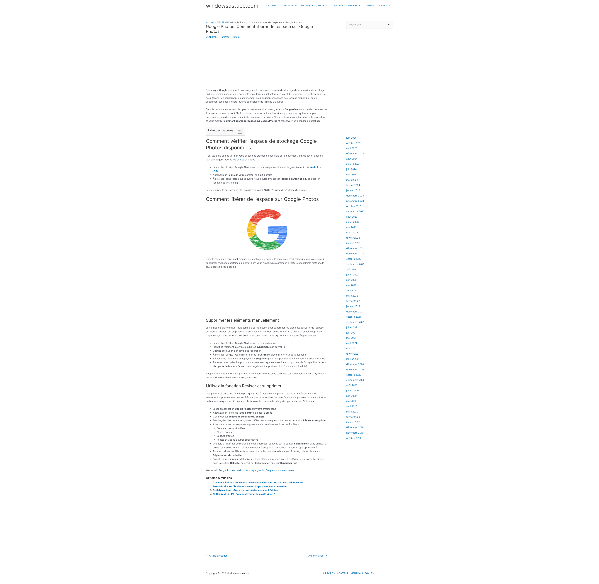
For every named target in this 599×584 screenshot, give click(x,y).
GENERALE (354, 5)
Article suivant (317, 555)
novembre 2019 (354, 432)
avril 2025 (351, 148)
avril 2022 (351, 290)
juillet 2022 (352, 274)
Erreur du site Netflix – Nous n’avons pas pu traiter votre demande (250, 486)
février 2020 (353, 416)
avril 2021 (351, 343)
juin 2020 (351, 395)
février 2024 (353, 185)
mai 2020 (351, 401)
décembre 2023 (355, 195)
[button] (295, 5)
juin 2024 (351, 169)
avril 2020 (351, 406)
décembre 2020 (355, 364)
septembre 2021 (355, 322)
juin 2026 (351, 137)
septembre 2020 (355, 379)
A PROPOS (385, 5)
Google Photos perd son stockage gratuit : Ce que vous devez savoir (256, 470)
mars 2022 (352, 295)
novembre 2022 (355, 253)
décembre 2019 (354, 427)
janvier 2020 (353, 422)
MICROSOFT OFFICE (312, 5)
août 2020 (351, 385)
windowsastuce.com (232, 5)
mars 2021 (352, 348)
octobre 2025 (353, 143)
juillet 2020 (352, 390)
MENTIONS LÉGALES (362, 573)
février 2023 (353, 237)
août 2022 (351, 269)
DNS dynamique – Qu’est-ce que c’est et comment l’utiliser (245, 490)
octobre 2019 (353, 438)
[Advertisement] (266, 65)
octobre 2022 (353, 258)
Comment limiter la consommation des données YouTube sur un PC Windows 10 (258, 482)
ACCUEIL (272, 5)
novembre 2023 (355, 200)
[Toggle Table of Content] (238, 131)
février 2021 (353, 353)
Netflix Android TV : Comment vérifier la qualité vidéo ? (244, 494)
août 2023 (352, 216)
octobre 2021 (353, 316)
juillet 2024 (352, 164)
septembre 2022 (355, 264)
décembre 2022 (355, 248)
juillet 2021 (352, 327)
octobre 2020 (353, 374)
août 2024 (352, 158)
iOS (215, 171)
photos (241, 159)
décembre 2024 (355, 153)
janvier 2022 (353, 306)
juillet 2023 (352, 222)
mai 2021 (351, 337)
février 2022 (353, 300)
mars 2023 (352, 232)
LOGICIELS (337, 5)
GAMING (369, 5)
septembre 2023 (355, 211)
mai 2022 (351, 285)
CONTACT (342, 573)
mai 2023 (351, 227)
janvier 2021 (353, 358)
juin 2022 (351, 279)
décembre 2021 (354, 311)
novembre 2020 (355, 369)
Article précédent (217, 555)
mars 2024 (352, 179)
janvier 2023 (353, 243)
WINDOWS (288, 5)
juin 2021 (351, 332)
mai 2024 (351, 174)
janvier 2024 (353, 190)
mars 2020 (352, 411)
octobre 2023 (353, 206)
